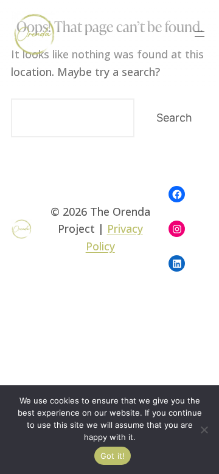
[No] (204, 430)
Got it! (112, 456)
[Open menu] (199, 34)
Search (174, 117)
